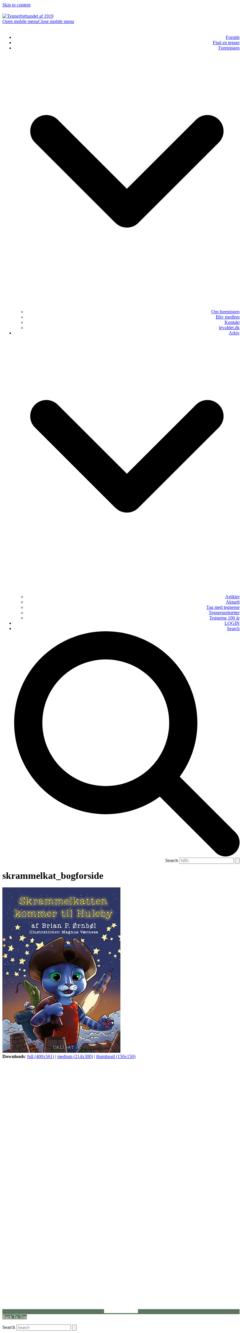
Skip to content (16, 4)
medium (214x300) (75, 1056)
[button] (38, 21)
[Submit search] (237, 861)
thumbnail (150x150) (115, 1056)
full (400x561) (40, 1056)
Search (171, 860)
